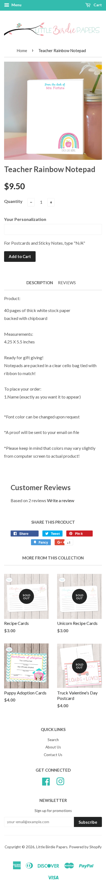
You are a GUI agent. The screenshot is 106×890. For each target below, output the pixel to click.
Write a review (60, 500)
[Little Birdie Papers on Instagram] (60, 781)
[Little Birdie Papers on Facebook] (46, 781)
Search (53, 740)
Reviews (67, 282)
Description (39, 282)
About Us (53, 747)
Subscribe (88, 822)
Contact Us (53, 755)
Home (22, 50)
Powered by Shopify (85, 847)
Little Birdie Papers (51, 847)
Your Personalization (25, 219)
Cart (97, 4)
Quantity (13, 201)
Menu (16, 4)
